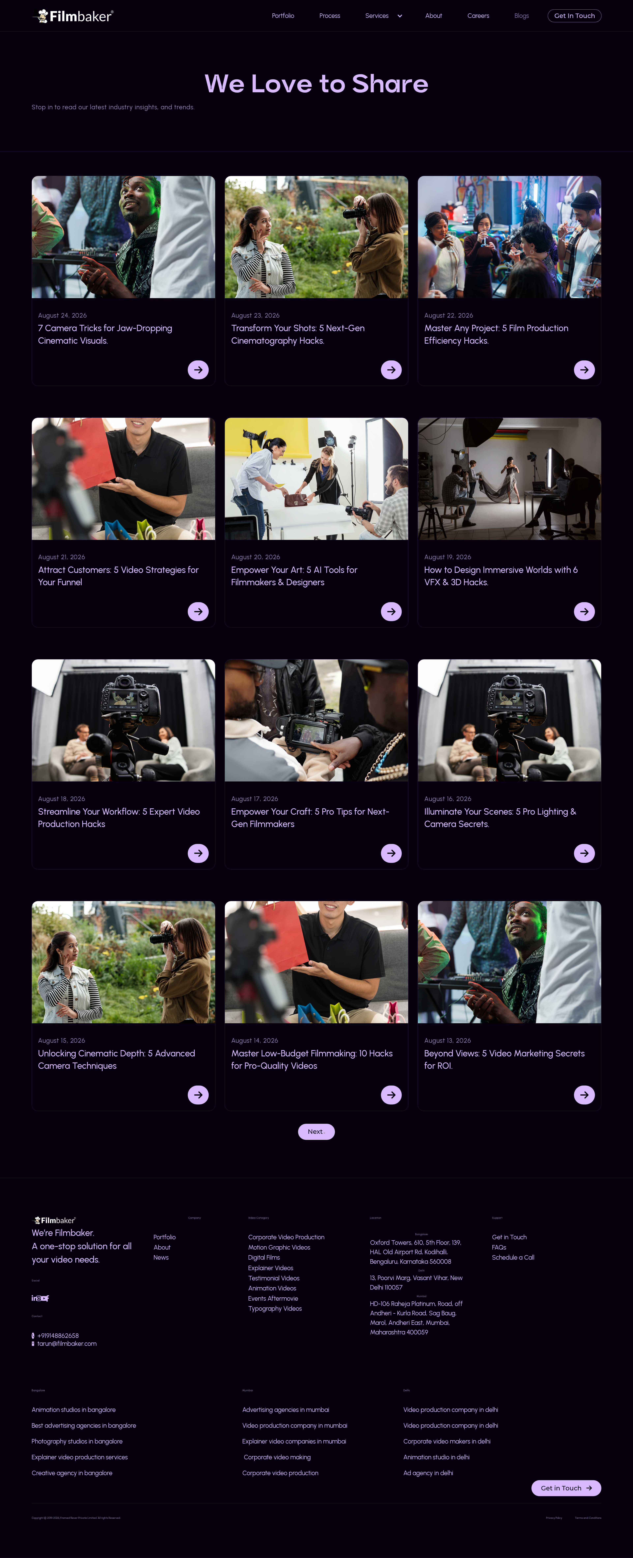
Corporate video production (280, 1473)
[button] (382, 16)
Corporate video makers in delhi (447, 1441)
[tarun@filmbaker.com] (33, 1343)
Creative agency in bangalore (72, 1473)
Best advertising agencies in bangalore (84, 1425)
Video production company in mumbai (294, 1425)
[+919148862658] (33, 1336)
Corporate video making (276, 1457)
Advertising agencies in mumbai (285, 1409)
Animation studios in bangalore (74, 1409)
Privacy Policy (554, 1517)
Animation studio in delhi (436, 1457)
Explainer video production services (80, 1457)
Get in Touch (566, 1488)
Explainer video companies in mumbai (294, 1441)
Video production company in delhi (450, 1409)
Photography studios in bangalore (77, 1441)
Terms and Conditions (588, 1517)
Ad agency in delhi (428, 1473)
